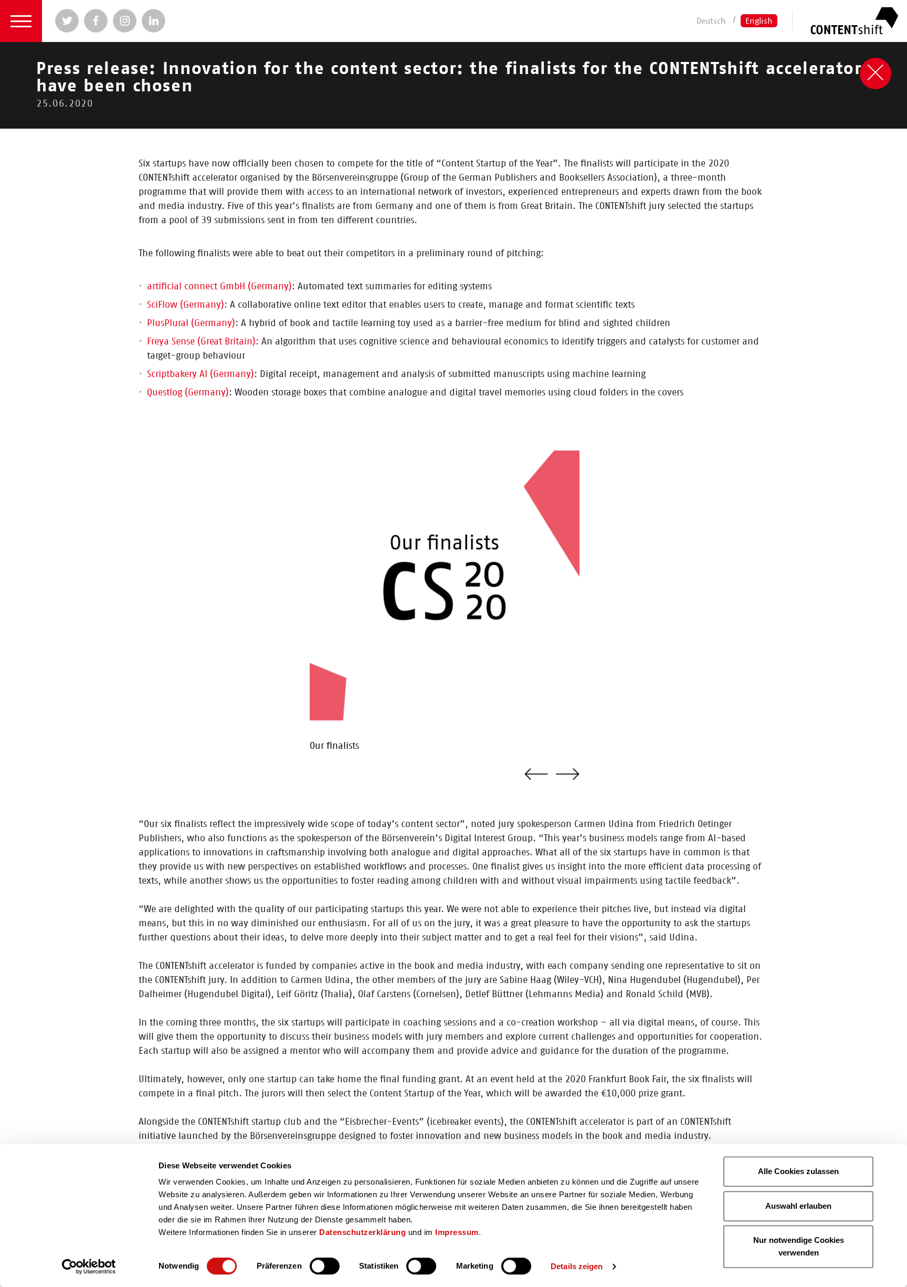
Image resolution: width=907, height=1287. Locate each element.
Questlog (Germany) (188, 392)
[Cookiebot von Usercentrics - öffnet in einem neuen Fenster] (89, 1266)
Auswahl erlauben (798, 1205)
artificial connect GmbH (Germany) (219, 286)
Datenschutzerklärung (362, 1232)
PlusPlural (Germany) (191, 323)
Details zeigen (577, 1266)
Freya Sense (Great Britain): (204, 342)
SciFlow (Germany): (187, 305)
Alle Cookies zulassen (798, 1171)
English (759, 20)
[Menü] (21, 21)
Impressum (457, 1232)
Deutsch (711, 20)
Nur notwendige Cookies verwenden (798, 1246)
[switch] (325, 1266)
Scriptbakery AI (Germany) (200, 374)
